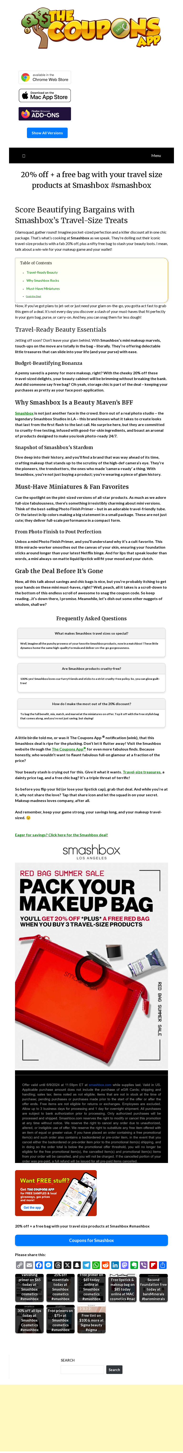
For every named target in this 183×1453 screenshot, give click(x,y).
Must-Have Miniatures (43, 288)
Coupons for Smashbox (91, 1240)
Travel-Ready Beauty (42, 272)
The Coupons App (69, 749)
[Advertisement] (91, 1418)
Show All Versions (47, 132)
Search (68, 1360)
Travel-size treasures (142, 772)
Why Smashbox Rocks (42, 280)
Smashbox (24, 413)
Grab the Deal (33, 296)
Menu (156, 155)
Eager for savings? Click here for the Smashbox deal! (61, 834)
